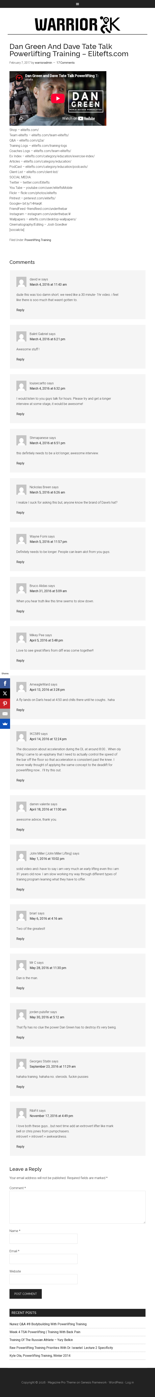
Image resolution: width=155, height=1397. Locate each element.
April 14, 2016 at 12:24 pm (48, 739)
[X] (5, 693)
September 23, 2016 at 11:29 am (53, 1066)
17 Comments (66, 62)
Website (15, 1271)
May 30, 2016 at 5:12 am (47, 1017)
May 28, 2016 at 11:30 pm (48, 968)
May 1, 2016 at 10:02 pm (47, 859)
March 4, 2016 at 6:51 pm (47, 443)
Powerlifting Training (38, 240)
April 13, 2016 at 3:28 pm (47, 690)
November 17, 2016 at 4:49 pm (51, 1116)
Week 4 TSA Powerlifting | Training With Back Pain (44, 1332)
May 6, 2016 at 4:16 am (46, 918)
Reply (20, 310)
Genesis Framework (94, 1382)
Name (14, 1231)
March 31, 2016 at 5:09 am (48, 591)
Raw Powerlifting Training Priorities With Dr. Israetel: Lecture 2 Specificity (61, 1348)
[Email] (5, 714)
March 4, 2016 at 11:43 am (48, 284)
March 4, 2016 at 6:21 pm (47, 339)
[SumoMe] (5, 724)
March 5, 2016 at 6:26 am (47, 492)
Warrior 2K (77, 25)
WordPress (116, 1382)
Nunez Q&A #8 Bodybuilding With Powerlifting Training (48, 1324)
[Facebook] (5, 683)
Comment (17, 1188)
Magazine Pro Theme (62, 1382)
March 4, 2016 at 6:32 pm (47, 388)
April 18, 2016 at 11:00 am (48, 809)
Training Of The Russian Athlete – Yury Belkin (41, 1340)
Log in (130, 1382)
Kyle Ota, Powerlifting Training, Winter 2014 (39, 1356)
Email (14, 1251)
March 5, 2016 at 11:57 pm (48, 542)
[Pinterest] (5, 703)
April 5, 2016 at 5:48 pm (46, 640)
